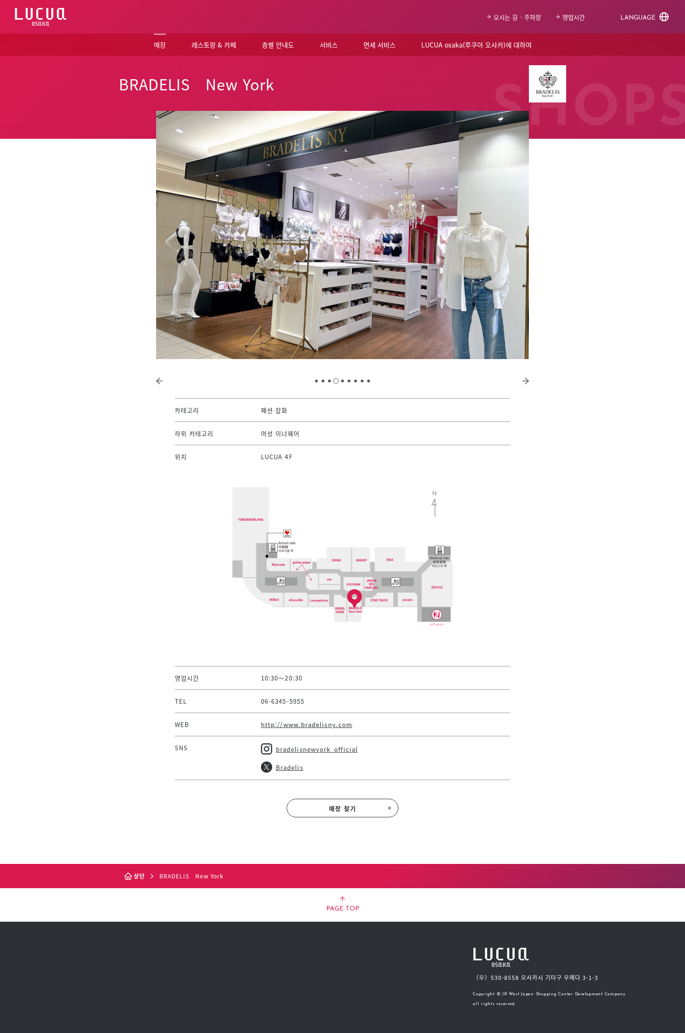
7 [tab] (355, 381)
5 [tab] (342, 381)
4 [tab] (336, 381)
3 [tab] (329, 381)
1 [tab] (316, 381)
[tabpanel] (342, 235)
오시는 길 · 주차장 (517, 17)
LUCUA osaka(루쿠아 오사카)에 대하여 (476, 44)
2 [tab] (323, 381)
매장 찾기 (342, 808)
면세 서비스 (379, 44)
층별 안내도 (278, 44)
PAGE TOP (342, 908)
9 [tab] (368, 381)
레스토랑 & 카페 (214, 44)
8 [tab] (362, 381)
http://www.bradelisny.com (306, 724)
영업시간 (573, 17)
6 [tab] (349, 381)
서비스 (329, 44)
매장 (160, 44)
